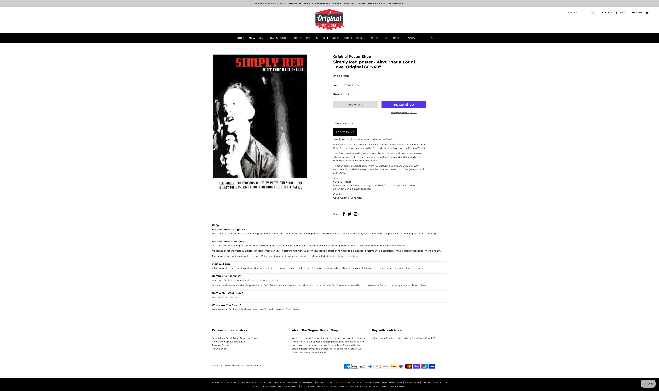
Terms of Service (221, 345)
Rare (262, 38)
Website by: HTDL (253, 365)
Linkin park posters (429, 382)
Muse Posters (401, 386)
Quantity (338, 94)
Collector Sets (355, 38)
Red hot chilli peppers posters (273, 382)
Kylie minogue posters (393, 382)
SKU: (336, 85)
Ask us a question (344, 123)
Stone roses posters (373, 382)
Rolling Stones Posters (289, 386)
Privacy (241, 365)
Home (241, 38)
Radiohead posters (342, 382)
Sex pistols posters (324, 382)
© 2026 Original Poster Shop (224, 365)
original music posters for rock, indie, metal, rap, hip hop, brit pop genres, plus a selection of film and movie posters (329, 342)
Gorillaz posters (308, 382)
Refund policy (219, 348)
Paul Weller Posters (220, 382)
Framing (398, 38)
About (412, 38)
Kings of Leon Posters (327, 386)
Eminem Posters (346, 386)
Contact (430, 38)
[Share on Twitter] (349, 214)
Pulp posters (357, 382)
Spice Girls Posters (308, 386)
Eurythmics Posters (363, 386)
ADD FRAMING (345, 132)
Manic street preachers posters (244, 382)
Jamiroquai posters (269, 386)
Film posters (331, 38)
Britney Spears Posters (383, 386)
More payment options (404, 112)
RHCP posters (293, 382)
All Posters (379, 38)
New (252, 38)
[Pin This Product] (355, 214)
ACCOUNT (608, 12)
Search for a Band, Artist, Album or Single (235, 338)
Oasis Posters (280, 38)
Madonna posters (412, 382)
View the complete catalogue (228, 341)
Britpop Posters (306, 38)
